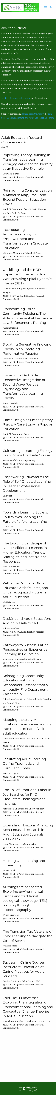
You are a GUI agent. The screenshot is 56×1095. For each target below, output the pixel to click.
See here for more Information (16, 98)
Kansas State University (32, 114)
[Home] (19, 7)
